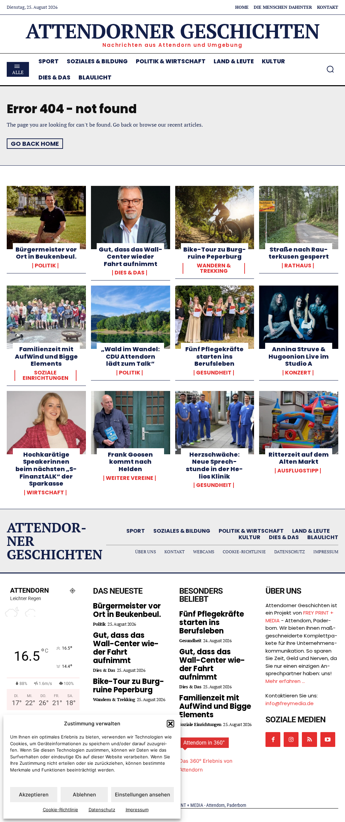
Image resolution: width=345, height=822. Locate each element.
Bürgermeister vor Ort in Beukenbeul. (46, 253)
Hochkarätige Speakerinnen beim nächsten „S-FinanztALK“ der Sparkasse (46, 469)
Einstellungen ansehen (142, 794)
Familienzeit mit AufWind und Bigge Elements (46, 356)
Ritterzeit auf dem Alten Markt (299, 458)
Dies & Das (130, 272)
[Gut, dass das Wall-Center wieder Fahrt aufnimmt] (130, 217)
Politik (45, 265)
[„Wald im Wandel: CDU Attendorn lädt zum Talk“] (130, 317)
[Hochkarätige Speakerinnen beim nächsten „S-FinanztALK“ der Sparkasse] (46, 422)
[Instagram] (291, 739)
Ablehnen (84, 794)
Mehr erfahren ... (285, 681)
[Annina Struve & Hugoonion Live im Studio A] (298, 317)
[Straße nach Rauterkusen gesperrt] (298, 217)
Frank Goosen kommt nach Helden (130, 461)
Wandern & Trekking (214, 268)
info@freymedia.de (289, 703)
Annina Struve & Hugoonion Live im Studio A (299, 356)
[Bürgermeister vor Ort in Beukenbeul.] (46, 217)
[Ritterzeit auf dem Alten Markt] (298, 422)
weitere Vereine (129, 478)
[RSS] (309, 739)
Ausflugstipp (297, 470)
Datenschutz (102, 809)
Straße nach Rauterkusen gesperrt (299, 253)
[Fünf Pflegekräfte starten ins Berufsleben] (214, 317)
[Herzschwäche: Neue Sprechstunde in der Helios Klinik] (214, 422)
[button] (170, 723)
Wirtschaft (45, 492)
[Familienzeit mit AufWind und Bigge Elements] (46, 317)
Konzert (298, 372)
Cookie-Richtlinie (60, 809)
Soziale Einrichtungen (45, 375)
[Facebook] (272, 739)
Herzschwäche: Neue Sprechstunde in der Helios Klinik (214, 465)
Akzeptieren (34, 794)
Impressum (137, 809)
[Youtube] (327, 739)
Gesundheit (213, 372)
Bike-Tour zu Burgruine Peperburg (214, 253)
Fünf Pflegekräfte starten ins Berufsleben (214, 356)
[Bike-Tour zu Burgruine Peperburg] (214, 217)
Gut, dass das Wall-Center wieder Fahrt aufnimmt (130, 256)
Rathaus (297, 265)
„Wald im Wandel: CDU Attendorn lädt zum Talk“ (130, 356)
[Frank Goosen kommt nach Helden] (130, 422)
